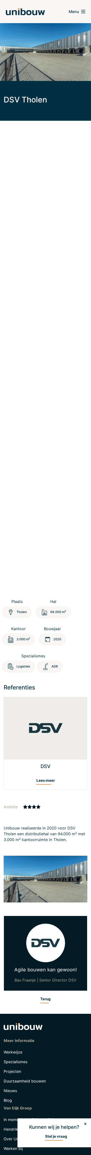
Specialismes (15, 1061)
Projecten (12, 1071)
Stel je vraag (56, 1136)
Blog (8, 1100)
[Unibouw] (25, 12)
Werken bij (13, 1148)
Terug (45, 999)
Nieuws (10, 1090)
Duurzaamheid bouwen (25, 1081)
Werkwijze (13, 1052)
